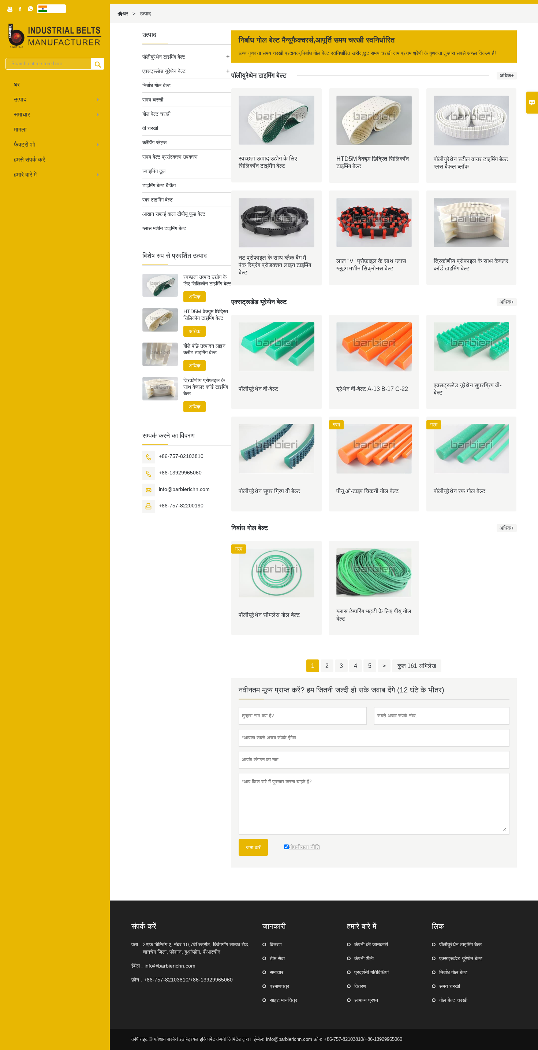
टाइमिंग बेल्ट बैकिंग (159, 185)
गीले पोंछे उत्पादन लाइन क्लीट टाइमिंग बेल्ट (204, 349)
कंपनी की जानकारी (371, 944)
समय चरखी (152, 100)
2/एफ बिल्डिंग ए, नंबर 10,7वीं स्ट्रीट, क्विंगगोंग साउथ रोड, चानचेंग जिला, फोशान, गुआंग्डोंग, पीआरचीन (196, 948)
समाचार (22, 114)
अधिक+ (507, 75)
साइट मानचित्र (283, 1000)
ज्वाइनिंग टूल (153, 171)
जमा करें (253, 847)
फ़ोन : (136, 980)
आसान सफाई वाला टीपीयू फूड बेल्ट (173, 214)
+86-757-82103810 (181, 456)
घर (17, 84)
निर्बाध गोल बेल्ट (156, 85)
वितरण (276, 944)
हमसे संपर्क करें (29, 159)
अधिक (194, 297)
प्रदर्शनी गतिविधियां (371, 972)
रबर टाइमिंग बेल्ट (157, 200)
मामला (20, 129)
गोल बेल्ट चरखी (156, 114)
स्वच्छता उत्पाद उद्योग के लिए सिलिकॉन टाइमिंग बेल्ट (207, 280)
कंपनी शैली (364, 958)
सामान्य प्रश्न (366, 1000)
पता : (136, 944)
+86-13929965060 (180, 473)
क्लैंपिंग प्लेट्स (154, 142)
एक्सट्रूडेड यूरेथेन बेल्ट (164, 71)
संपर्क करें (143, 926)
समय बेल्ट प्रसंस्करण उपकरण (170, 157)
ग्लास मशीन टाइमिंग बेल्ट (164, 228)
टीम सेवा (277, 958)
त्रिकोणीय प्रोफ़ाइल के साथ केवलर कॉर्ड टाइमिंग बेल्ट (205, 386)
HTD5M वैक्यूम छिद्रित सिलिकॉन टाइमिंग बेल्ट (205, 314)
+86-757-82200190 (181, 506)
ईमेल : (137, 966)
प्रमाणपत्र (279, 986)
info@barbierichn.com (184, 489)
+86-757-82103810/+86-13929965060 (188, 980)
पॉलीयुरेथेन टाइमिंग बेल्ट (163, 57)
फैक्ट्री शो (24, 144)
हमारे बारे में (25, 174)
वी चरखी (150, 128)
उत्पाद (20, 99)
